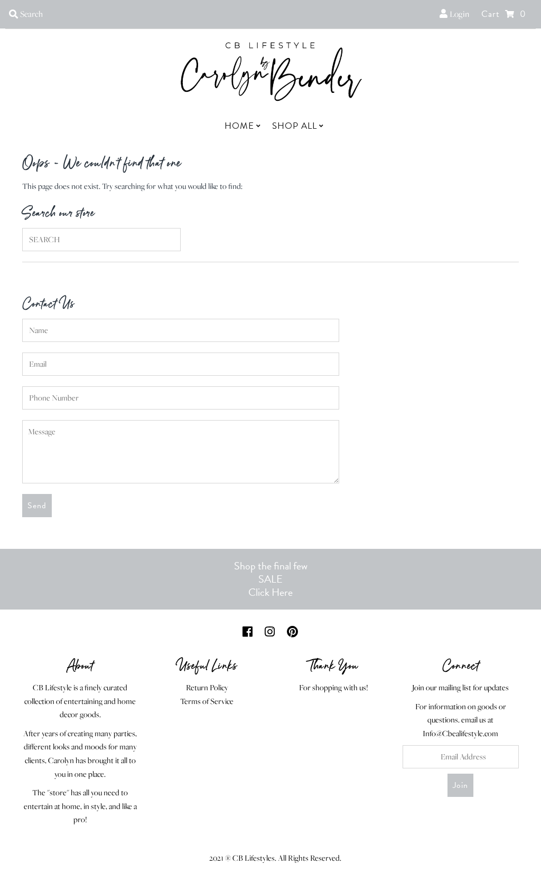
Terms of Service (207, 701)
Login (458, 14)
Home (239, 125)
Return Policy (207, 687)
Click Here (270, 592)
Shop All (294, 125)
